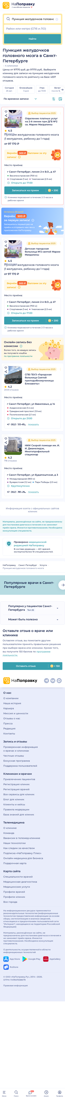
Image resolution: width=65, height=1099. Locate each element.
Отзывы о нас (11, 718)
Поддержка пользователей (20, 765)
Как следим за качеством (19, 848)
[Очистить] (57, 19)
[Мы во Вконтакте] (52, 680)
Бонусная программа (16, 760)
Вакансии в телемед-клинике (21, 838)
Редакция (9, 728)
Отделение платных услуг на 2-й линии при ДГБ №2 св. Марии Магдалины (41, 121)
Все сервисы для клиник (18, 794)
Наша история (12, 703)
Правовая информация (15, 985)
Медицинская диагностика (20, 881)
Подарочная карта (14, 863)
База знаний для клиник (18, 814)
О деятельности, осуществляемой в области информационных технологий (26, 950)
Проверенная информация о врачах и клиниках (20, 748)
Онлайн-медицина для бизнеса (23, 858)
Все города (10, 901)
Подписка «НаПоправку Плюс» (22, 853)
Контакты (9, 733)
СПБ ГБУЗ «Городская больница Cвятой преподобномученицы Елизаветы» (39, 379)
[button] (32, 19)
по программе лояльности (18, 356)
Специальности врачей (18, 876)
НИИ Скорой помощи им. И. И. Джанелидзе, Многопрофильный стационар (42, 450)
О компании (10, 698)
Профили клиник (14, 896)
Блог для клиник (13, 799)
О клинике (10, 828)
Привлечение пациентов (19, 779)
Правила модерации (16, 809)
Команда (8, 833)
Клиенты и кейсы (14, 804)
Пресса (7, 723)
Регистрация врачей (16, 789)
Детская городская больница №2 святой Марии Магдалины (42, 251)
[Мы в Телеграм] (46, 680)
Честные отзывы (13, 755)
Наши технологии (14, 843)
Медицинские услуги (16, 886)
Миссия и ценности (15, 713)
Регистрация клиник (16, 784)
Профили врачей (14, 891)
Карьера (8, 708)
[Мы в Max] (59, 680)
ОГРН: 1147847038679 (14, 980)
